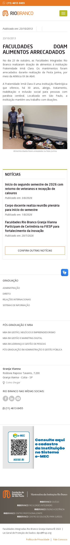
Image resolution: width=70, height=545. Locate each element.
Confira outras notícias (35, 250)
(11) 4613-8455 (16, 3)
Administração (11, 288)
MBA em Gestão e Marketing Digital (22, 338)
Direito (7, 293)
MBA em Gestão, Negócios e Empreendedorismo (29, 332)
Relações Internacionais (17, 299)
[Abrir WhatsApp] (61, 535)
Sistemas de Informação (16, 305)
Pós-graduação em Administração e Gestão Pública (32, 349)
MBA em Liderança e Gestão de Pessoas (24, 343)
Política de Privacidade (37, 539)
